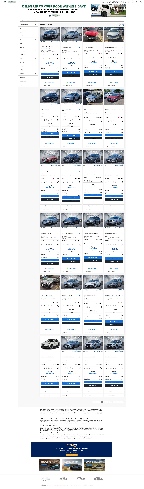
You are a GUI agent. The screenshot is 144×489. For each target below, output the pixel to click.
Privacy (62, 485)
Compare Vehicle (46, 85)
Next (111, 402)
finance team (90, 437)
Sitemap (58, 485)
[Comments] (58, 58)
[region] (50, 69)
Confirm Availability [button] (50, 74)
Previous (36, 465)
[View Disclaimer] (49, 58)
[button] (59, 34)
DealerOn (55, 485)
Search (119, 20)
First (95, 402)
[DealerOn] (43, 485)
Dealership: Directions (62, 414)
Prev (99, 402)
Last (115, 402)
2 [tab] (72, 472)
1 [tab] (71, 472)
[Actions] (58, 47)
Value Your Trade (50, 77)
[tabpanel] (49, 465)
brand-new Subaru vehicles (71, 427)
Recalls (65, 485)
